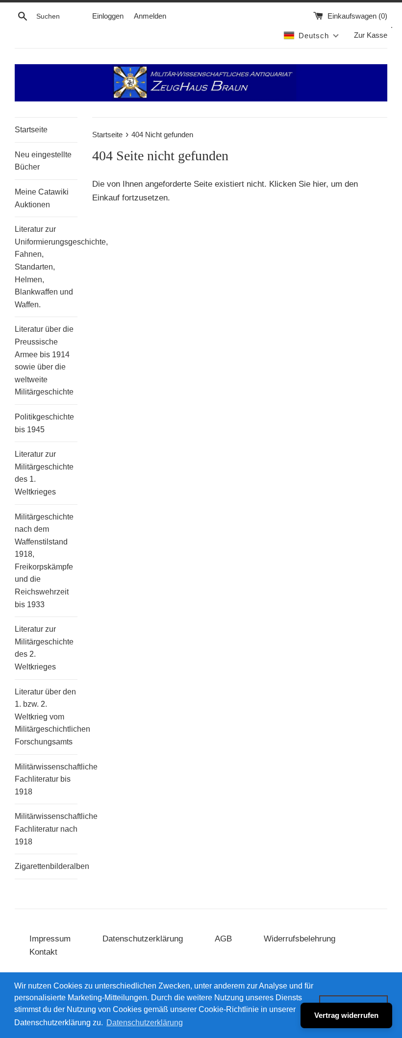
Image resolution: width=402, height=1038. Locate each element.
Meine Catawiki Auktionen (42, 198)
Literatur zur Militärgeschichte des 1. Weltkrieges (44, 473)
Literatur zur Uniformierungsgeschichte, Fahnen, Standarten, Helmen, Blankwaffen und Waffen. (46, 267)
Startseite (31, 129)
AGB (223, 938)
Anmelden (150, 16)
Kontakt (43, 952)
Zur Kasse (370, 35)
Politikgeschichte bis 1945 (44, 423)
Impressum (50, 938)
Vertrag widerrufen (346, 1015)
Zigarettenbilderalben (46, 866)
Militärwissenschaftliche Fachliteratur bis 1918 (46, 779)
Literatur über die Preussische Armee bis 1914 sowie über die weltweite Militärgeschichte (44, 360)
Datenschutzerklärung (142, 938)
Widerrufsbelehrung (299, 938)
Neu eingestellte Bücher (43, 161)
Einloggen (108, 16)
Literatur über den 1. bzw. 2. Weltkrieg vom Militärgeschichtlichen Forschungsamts (46, 717)
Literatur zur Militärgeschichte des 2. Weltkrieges (44, 648)
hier (319, 184)
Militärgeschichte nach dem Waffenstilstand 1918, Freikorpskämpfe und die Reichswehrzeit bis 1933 (44, 561)
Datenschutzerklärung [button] (144, 1022)
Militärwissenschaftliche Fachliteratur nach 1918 (46, 828)
